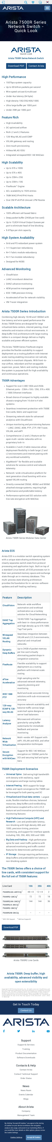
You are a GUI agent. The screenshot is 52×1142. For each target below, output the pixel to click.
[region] (26, 1131)
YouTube (48, 1031)
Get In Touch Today (26, 1004)
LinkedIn (33, 1031)
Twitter (18, 1031)
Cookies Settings (16, 1137)
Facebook (3, 1031)
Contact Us (26, 1010)
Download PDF (16, 66)
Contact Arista (36, 66)
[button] (26, 2)
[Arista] (13, 8)
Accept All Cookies (33, 1137)
